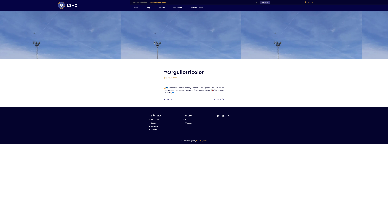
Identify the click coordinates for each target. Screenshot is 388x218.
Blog (148, 8)
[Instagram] (309, 2)
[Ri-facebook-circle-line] (218, 116)
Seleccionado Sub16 (158, 2)
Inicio (135, 8)
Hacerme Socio (197, 8)
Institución (177, 8)
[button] (256, 2)
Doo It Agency (201, 141)
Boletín (162, 8)
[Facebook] (306, 2)
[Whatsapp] (312, 2)
